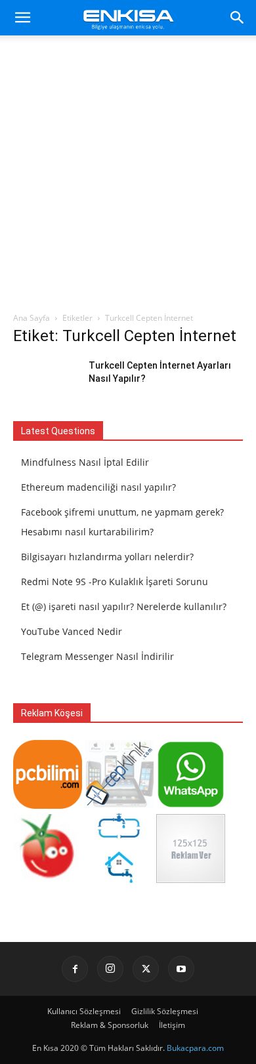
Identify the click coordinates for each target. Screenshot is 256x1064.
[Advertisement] (128, 177)
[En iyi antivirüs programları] (47, 805)
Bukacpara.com (195, 1048)
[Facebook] (75, 969)
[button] (22, 17)
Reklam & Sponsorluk (109, 1025)
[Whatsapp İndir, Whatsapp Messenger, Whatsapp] (190, 805)
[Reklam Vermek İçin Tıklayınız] (190, 879)
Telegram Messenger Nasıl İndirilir (97, 656)
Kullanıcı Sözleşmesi (84, 1011)
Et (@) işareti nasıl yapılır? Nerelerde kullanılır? (123, 606)
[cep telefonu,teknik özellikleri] (119, 805)
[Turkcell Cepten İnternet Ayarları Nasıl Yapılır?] (46, 381)
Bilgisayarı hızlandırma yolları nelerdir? (107, 556)
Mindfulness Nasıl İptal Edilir (85, 462)
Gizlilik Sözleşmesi (164, 1011)
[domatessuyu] (47, 879)
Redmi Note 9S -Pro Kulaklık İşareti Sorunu (114, 581)
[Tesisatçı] (119, 879)
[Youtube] (181, 969)
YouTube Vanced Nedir (71, 631)
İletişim (172, 1025)
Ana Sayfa (31, 317)
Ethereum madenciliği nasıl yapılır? (98, 487)
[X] (146, 969)
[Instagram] (110, 969)
